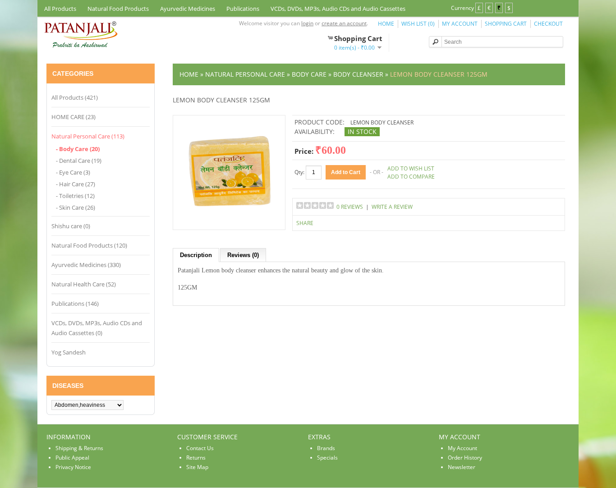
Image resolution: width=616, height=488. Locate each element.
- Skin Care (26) (75, 207)
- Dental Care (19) (78, 161)
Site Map (197, 467)
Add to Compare (411, 176)
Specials (327, 457)
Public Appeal (72, 457)
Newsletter (461, 467)
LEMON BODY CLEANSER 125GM (438, 74)
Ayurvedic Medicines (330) (86, 265)
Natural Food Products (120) (89, 245)
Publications (242, 9)
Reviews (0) (243, 255)
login (307, 23)
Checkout (548, 24)
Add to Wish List (410, 168)
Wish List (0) (418, 24)
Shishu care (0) (70, 226)
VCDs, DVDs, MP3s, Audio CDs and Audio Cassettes (338, 9)
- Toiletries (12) (75, 196)
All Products (60, 9)
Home (386, 24)
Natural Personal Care (245, 74)
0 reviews (349, 207)
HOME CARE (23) (73, 117)
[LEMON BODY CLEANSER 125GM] (229, 221)
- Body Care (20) (78, 149)
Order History (465, 457)
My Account (460, 24)
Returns (196, 457)
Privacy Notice (73, 467)
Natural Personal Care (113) (87, 136)
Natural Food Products (118, 9)
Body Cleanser (358, 74)
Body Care (309, 74)
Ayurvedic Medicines (187, 9)
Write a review (392, 207)
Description (196, 255)
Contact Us (200, 448)
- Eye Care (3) (73, 172)
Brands (326, 448)
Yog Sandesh (68, 352)
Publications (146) (75, 303)
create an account (344, 23)
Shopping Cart (506, 24)
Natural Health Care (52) (83, 284)
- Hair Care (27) (75, 184)
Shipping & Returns (79, 448)
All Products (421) (74, 97)
